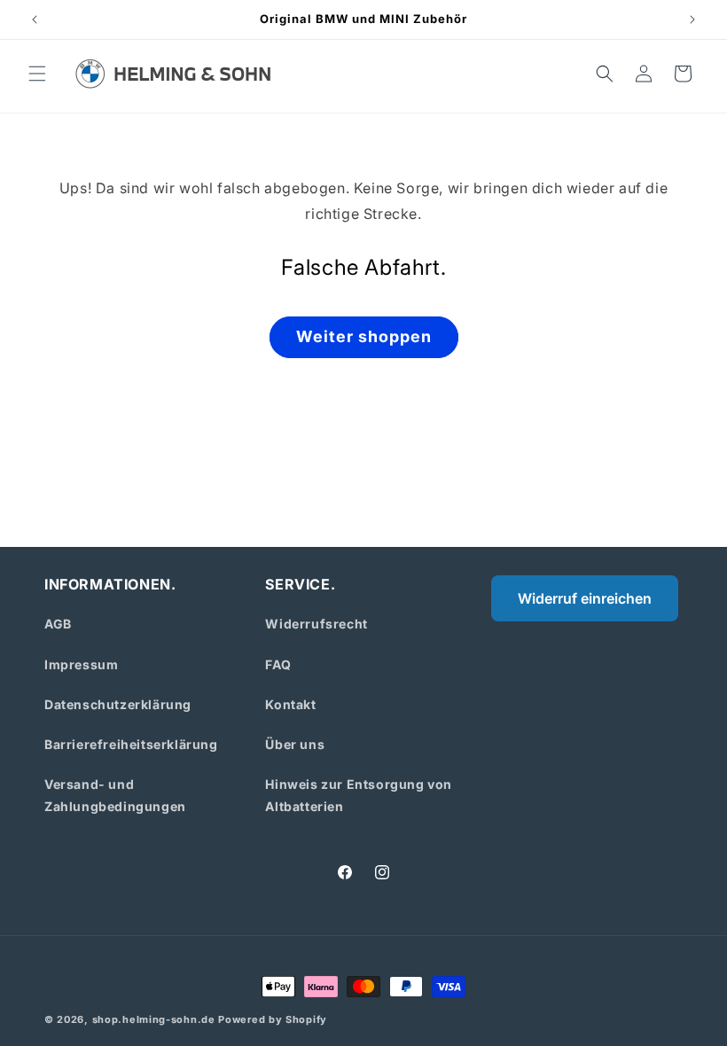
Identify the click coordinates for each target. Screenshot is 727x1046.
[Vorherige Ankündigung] (34, 19)
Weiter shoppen (364, 336)
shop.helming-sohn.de (153, 1019)
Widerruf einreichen (585, 598)
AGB (58, 623)
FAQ (278, 664)
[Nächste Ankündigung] (692, 19)
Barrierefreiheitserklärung (131, 744)
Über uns (294, 744)
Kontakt (290, 704)
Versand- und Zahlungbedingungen (115, 795)
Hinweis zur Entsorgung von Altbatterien (358, 795)
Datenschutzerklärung (118, 704)
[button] (37, 73)
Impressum (81, 664)
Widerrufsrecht (316, 623)
